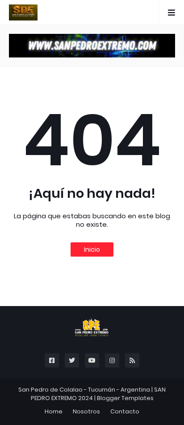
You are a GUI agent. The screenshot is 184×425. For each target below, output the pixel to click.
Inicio (92, 249)
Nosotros (86, 411)
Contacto (124, 411)
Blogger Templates (125, 398)
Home (54, 411)
